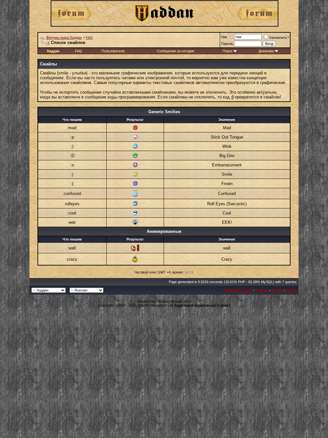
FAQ (89, 37)
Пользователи (113, 51)
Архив (277, 290)
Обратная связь (238, 290)
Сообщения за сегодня (175, 51)
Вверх (291, 290)
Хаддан (261, 290)
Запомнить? (279, 37)
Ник (224, 37)
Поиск (228, 51)
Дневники (266, 51)
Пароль (227, 44)
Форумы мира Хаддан (64, 37)
